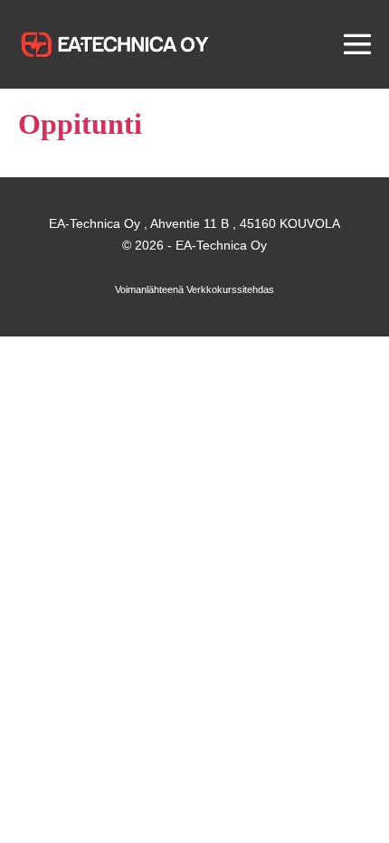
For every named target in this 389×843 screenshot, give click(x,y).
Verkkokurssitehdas (230, 289)
